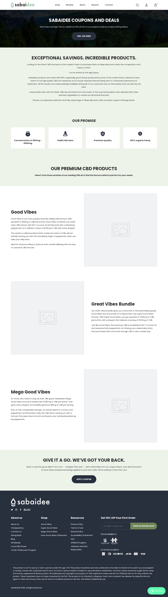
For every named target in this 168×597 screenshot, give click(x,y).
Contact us (16, 531)
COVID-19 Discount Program (23, 550)
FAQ (72, 539)
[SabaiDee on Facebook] (21, 510)
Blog (13, 539)
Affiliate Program (78, 542)
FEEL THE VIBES (84, 36)
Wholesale (16, 542)
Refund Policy (77, 531)
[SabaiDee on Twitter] (12, 510)
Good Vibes (46, 524)
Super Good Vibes (49, 528)
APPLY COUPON (83, 479)
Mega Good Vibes (49, 531)
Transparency (17, 528)
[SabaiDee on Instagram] (16, 510)
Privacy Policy (77, 524)
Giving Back (16, 535)
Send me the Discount (143, 526)
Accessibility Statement (82, 535)
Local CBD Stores (18, 546)
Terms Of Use (77, 528)
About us (15, 524)
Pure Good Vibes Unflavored (54, 535)
